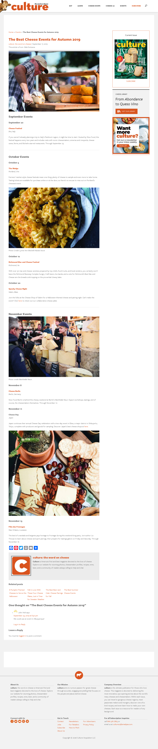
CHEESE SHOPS (94, 6)
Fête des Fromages (17, 526)
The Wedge (13, 168)
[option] (18, 593)
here (20, 300)
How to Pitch (74, 727)
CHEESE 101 (110, 6)
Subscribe (61, 727)
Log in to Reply (19, 624)
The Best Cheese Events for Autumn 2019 (44, 39)
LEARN (80, 6)
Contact (60, 721)
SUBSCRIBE (136, 6)
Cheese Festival (15, 128)
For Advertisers (89, 721)
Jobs (59, 724)
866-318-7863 (112, 721)
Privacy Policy (88, 724)
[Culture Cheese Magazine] (79, 675)
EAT (70, 6)
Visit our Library (128, 111)
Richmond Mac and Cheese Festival (24, 262)
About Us (61, 730)
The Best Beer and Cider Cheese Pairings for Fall (54, 592)
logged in (22, 635)
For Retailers (74, 724)
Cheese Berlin (14, 391)
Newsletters (73, 721)
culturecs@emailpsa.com (122, 724)
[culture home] (29, 8)
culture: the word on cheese (20, 44)
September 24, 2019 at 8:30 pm (26, 615)
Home (11, 32)
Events (123, 6)
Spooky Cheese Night (18, 288)
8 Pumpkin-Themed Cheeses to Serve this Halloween (17, 592)
